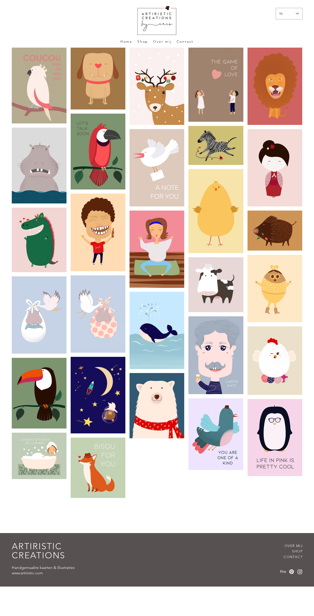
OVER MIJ (294, 546)
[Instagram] (300, 572)
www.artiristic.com (27, 573)
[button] (185, 41)
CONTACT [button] (293, 557)
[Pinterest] (291, 572)
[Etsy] (283, 572)
